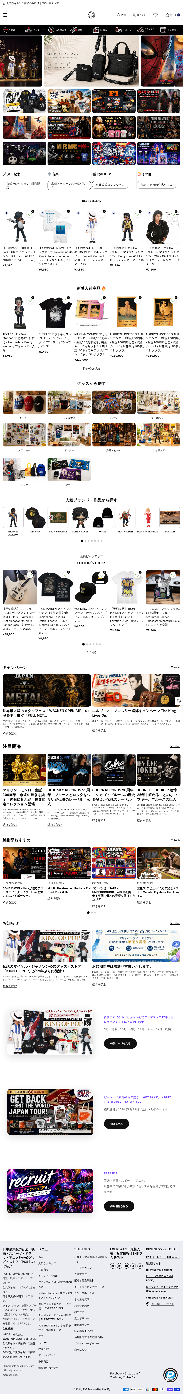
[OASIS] (102, 517)
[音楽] (73, 29)
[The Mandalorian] (58, 517)
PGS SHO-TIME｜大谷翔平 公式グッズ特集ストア (54, 1328)
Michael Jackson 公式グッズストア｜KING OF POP (55, 1295)
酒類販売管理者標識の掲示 (89, 1337)
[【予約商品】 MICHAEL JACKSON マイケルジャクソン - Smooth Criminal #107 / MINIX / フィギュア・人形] (91, 226)
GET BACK (116, 1123)
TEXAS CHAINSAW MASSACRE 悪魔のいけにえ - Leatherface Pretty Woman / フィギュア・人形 (19, 342)
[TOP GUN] (169, 517)
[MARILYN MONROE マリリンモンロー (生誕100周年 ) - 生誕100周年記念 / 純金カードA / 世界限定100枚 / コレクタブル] (163, 312)
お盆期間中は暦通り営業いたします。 (122, 966)
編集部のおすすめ (48, 1367)
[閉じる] (178, 3)
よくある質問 (81, 1299)
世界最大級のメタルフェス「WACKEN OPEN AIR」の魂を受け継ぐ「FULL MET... (46, 713)
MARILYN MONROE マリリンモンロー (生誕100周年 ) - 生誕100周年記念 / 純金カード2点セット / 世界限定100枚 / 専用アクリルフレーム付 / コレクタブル (91, 344)
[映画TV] (96, 29)
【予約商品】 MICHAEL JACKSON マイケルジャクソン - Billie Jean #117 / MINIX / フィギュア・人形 (19, 254)
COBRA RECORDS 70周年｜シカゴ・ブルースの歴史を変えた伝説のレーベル (113, 795)
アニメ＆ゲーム (47, 1355)
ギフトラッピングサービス (89, 1286)
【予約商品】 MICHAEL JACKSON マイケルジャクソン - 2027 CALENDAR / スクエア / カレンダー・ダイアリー (163, 256)
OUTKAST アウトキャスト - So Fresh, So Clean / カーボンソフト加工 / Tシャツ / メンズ (55, 340)
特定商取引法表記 (84, 1331)
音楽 (40, 1336)
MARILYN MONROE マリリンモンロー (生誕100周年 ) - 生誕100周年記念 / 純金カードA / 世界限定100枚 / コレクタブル (163, 342)
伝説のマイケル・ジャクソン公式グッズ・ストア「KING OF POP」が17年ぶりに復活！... (42, 968)
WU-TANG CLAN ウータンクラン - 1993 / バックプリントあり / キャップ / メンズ (91, 615)
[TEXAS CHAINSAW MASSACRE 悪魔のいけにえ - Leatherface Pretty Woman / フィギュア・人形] (20, 312)
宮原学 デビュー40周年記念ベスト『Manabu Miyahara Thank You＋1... (158, 892)
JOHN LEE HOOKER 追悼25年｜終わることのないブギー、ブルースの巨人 (157, 795)
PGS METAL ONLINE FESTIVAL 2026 (55, 1284)
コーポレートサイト (162, 1303)
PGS (85, 1389)
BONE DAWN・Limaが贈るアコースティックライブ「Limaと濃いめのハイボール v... (23, 892)
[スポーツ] (118, 29)
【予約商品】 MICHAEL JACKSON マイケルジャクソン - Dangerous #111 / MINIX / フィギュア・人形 (127, 254)
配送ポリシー (81, 1324)
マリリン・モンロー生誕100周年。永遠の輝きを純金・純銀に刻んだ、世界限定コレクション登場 (24, 797)
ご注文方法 (80, 1274)
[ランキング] (28, 29)
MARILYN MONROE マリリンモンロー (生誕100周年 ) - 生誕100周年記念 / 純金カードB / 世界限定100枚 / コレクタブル (127, 342)
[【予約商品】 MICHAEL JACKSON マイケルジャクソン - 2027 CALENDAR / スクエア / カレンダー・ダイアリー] (163, 226)
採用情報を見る (119, 1206)
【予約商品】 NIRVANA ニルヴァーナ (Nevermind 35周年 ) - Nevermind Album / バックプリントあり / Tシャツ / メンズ (55, 256)
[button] (5, 15)
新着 (40, 1257)
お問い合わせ (81, 1305)
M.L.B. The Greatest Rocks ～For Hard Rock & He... (69, 890)
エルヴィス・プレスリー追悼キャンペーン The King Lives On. (134, 713)
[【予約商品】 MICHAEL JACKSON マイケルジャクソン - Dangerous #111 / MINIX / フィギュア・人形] (127, 226)
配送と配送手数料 (84, 1280)
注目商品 (43, 1269)
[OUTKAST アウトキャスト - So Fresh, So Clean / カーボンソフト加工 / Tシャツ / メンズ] (55, 312)
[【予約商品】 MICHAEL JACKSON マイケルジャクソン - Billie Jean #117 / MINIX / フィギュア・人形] (20, 226)
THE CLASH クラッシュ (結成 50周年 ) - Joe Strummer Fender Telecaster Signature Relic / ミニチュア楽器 (163, 617)
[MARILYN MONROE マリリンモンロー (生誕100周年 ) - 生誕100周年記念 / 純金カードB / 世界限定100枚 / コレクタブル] (127, 312)
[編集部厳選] (51, 29)
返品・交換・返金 (84, 1293)
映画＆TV (43, 1349)
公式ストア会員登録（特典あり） (90, 1259)
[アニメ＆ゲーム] (140, 29)
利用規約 (79, 1312)
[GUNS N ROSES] (80, 517)
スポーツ (43, 1342)
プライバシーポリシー (86, 1343)
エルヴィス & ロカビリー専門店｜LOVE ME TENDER (54, 1306)
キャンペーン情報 (48, 1276)
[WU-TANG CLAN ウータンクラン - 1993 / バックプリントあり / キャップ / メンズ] (91, 587)
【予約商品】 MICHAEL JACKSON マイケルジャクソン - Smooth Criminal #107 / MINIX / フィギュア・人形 (90, 256)
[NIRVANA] (35, 517)
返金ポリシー (81, 1318)
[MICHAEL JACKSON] (13, 517)
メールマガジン (83, 1267)
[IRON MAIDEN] (125, 517)
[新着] (6, 29)
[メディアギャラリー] (24, 101)
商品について (81, 1349)
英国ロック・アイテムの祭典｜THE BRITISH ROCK (54, 1317)
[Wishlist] (155, 15)
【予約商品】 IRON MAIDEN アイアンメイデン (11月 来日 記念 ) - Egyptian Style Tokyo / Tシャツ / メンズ (127, 617)
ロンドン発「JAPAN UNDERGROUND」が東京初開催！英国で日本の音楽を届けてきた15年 (113, 893)
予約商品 (43, 1361)
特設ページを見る (120, 1043)
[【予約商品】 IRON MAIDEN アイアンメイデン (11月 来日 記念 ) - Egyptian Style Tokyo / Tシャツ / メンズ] (127, 587)
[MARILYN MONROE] (147, 517)
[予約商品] (163, 29)
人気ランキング (47, 1263)
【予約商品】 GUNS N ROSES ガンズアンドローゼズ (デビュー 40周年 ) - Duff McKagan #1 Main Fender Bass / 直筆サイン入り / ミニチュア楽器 (19, 619)
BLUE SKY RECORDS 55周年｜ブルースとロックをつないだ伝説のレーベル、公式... (69, 797)
